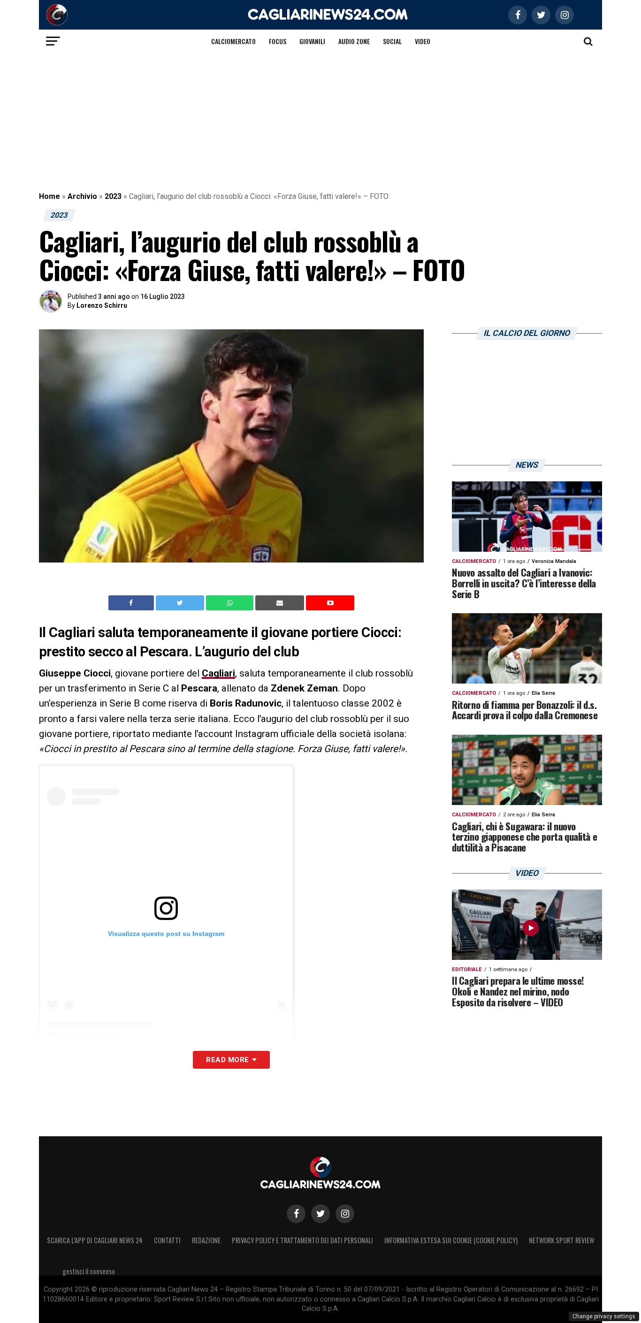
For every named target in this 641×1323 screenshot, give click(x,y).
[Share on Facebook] (132, 602)
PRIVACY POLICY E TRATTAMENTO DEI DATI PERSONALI (302, 1240)
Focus (277, 41)
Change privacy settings (603, 1316)
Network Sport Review (561, 1240)
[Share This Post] (231, 602)
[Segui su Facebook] (296, 1213)
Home (49, 196)
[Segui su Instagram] (345, 1213)
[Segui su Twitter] (320, 1213)
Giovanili (312, 41)
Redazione (206, 1240)
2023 (113, 196)
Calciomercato (233, 41)
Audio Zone (354, 41)
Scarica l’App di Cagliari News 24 (95, 1240)
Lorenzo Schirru (101, 305)
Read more (227, 1060)
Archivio (82, 196)
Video (422, 41)
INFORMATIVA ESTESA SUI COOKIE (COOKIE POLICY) (451, 1240)
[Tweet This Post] (181, 602)
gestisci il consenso (88, 1271)
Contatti (167, 1240)
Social (392, 41)
